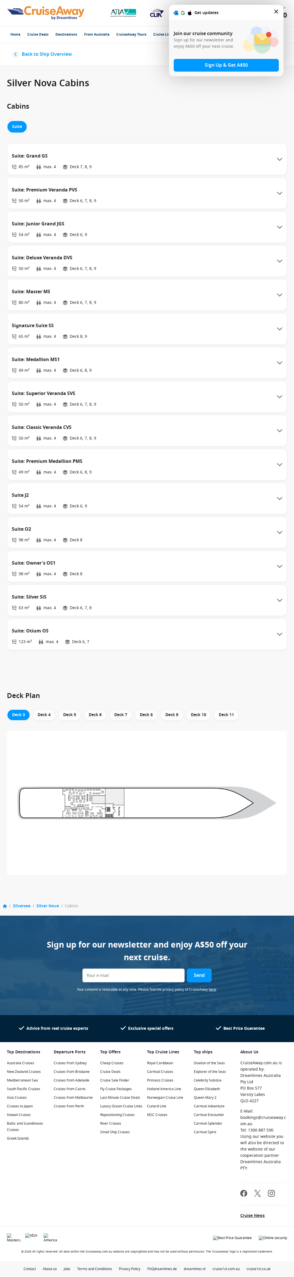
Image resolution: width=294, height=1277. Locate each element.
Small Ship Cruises (115, 1132)
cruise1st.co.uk (258, 1269)
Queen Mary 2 (205, 1097)
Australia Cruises (20, 1063)
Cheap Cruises (111, 1063)
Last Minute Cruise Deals (120, 1097)
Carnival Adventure (209, 1106)
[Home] (5, 906)
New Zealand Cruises (24, 1071)
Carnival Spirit (205, 1132)
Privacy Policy (129, 1269)
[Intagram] (271, 1194)
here (212, 989)
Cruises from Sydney (70, 1063)
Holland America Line (164, 1089)
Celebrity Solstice (207, 1080)
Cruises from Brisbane (72, 1071)
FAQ (150, 1269)
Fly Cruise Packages (116, 1089)
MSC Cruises (157, 1114)
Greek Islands (18, 1138)
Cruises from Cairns (70, 1089)
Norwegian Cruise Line (165, 1097)
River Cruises (110, 1123)
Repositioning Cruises (117, 1114)
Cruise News (252, 1216)
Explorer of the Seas (210, 1071)
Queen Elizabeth (207, 1089)
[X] (257, 1194)
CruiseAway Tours (131, 34)
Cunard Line (156, 1106)
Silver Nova (47, 906)
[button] (147, 159)
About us (50, 1269)
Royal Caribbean (160, 1063)
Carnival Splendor (208, 1123)
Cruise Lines (163, 34)
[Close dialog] (276, 12)
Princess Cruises (160, 1080)
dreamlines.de (165, 1269)
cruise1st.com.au (226, 1269)
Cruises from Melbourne (73, 1097)
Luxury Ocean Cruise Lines (121, 1106)
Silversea (21, 906)
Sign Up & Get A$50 (226, 65)
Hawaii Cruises (19, 1114)
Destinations (66, 34)
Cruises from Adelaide (71, 1080)
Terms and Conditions (94, 1269)
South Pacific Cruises (23, 1089)
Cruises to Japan (20, 1106)
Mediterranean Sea (22, 1080)
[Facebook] (243, 1194)
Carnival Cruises (160, 1071)
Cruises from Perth (69, 1106)
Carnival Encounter (209, 1114)
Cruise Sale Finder (114, 1080)
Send (199, 975)
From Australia (96, 34)
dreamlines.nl (195, 1269)
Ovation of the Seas (209, 1063)
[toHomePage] (46, 13)
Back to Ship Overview (47, 54)
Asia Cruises (17, 1097)
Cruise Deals (38, 34)
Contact (30, 1269)
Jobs (67, 1269)
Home (15, 34)
